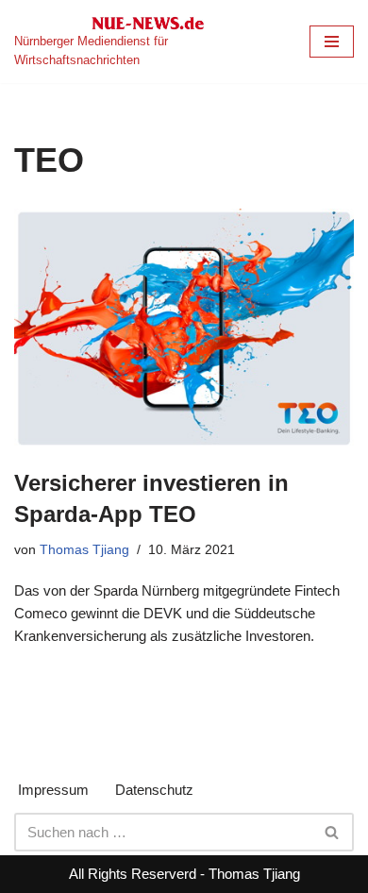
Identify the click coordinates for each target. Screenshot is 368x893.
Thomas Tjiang (84, 550)
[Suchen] (332, 832)
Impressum (53, 790)
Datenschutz (154, 790)
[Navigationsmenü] (331, 41)
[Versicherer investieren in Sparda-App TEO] (184, 328)
